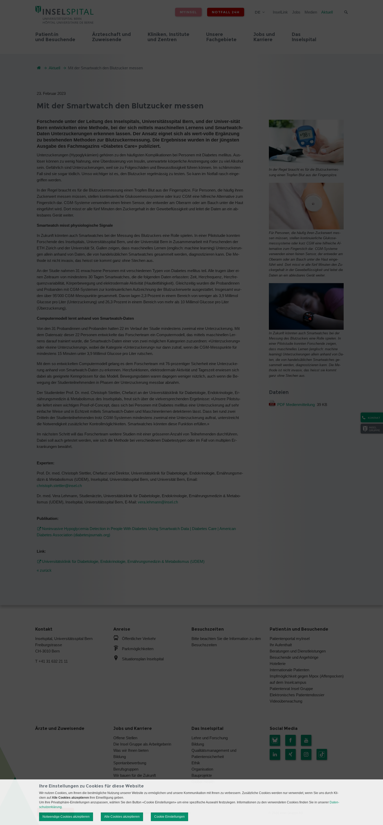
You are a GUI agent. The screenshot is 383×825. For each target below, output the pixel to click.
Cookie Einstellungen (169, 816)
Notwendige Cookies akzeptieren (66, 816)
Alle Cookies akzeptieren (122, 816)
